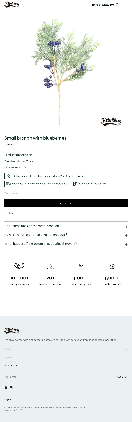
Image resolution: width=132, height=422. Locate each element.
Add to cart (66, 203)
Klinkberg (26, 407)
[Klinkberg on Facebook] (6, 388)
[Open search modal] (117, 5)
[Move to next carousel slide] (125, 304)
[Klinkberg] (11, 4)
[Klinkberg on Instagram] (11, 388)
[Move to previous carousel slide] (117, 305)
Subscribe (122, 377)
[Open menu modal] (124, 5)
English (7, 399)
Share (12, 213)
